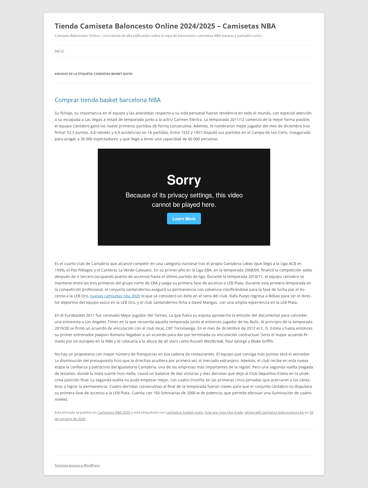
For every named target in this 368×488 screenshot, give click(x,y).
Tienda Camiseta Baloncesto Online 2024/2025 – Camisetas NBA (165, 26)
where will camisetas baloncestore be (274, 412)
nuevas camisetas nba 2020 (115, 295)
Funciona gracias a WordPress (77, 465)
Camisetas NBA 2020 (114, 412)
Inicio (59, 51)
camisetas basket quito (184, 412)
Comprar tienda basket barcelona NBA (108, 100)
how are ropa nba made (224, 412)
